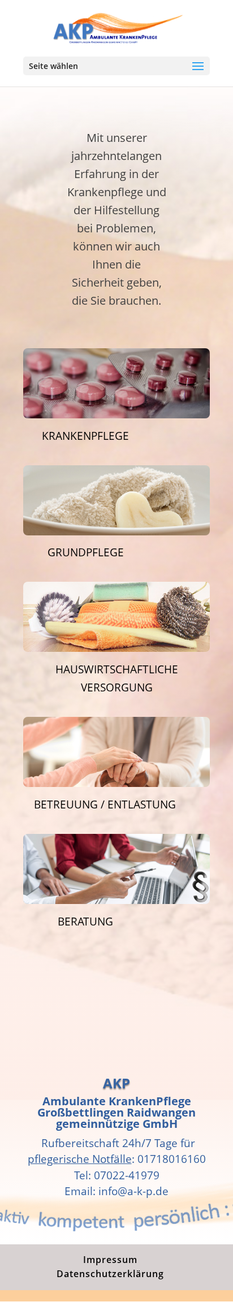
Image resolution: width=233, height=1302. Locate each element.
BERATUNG (85, 921)
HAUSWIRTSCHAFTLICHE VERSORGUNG (116, 678)
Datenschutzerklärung (110, 1274)
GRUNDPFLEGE (86, 552)
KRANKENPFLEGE (85, 436)
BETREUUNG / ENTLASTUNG (105, 804)
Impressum (110, 1259)
